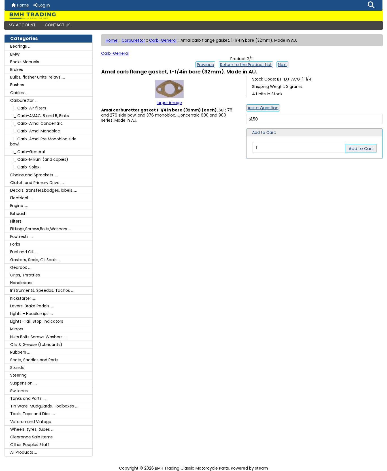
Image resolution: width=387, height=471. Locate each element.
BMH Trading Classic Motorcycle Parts (192, 468)
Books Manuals (24, 62)
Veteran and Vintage (30, 421)
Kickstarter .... (23, 298)
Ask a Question (263, 108)
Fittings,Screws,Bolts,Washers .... (41, 229)
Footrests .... (21, 236)
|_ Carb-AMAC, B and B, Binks (39, 116)
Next (282, 64)
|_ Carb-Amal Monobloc (35, 131)
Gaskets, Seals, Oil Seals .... (35, 260)
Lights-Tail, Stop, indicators (36, 321)
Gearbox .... (20, 267)
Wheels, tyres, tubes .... (32, 429)
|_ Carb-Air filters (28, 108)
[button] (371, 5)
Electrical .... (21, 198)
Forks (15, 244)
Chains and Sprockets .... (34, 175)
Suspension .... (23, 383)
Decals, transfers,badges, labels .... (43, 190)
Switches (19, 391)
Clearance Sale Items (31, 437)
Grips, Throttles (25, 275)
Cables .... (19, 93)
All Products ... (23, 452)
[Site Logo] (193, 15)
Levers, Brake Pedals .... (32, 306)
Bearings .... (20, 46)
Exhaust (17, 213)
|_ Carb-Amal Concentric (36, 123)
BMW (15, 54)
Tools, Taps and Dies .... (32, 414)
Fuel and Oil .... (24, 252)
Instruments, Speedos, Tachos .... (42, 290)
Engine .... (19, 205)
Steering (18, 375)
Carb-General (163, 40)
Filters (16, 221)
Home (22, 5)
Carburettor (133, 40)
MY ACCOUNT (22, 25)
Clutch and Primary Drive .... (37, 182)
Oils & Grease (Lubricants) (36, 344)
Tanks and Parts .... (28, 398)
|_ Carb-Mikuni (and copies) (39, 159)
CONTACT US (58, 25)
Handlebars (21, 283)
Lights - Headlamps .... (31, 313)
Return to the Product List (246, 64)
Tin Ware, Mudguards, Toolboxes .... (44, 406)
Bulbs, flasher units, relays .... (37, 77)
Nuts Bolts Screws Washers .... (38, 337)
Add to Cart (361, 148)
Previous (205, 64)
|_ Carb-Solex (24, 167)
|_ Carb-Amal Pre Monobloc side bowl (43, 141)
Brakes (16, 69)
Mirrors (16, 329)
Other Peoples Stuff (29, 444)
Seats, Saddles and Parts (34, 360)
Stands (17, 367)
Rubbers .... (20, 352)
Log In (43, 5)
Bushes (17, 85)
